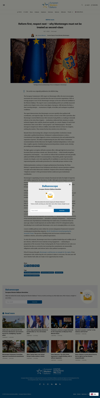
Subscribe (61, 210)
